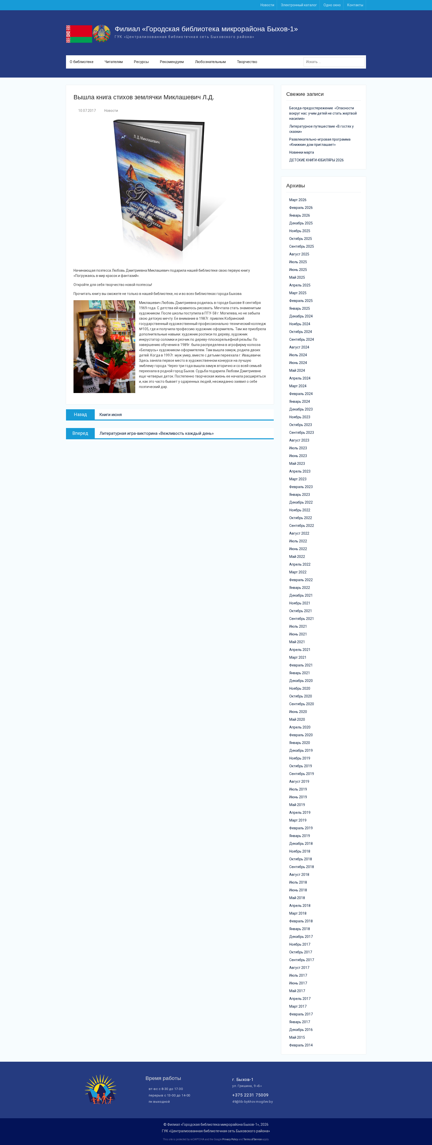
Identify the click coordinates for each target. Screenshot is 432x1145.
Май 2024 (297, 370)
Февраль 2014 (301, 1045)
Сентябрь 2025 (301, 246)
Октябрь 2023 (300, 425)
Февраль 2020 (301, 735)
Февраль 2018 (301, 921)
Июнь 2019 (298, 797)
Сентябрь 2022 (301, 526)
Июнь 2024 (298, 363)
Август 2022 (299, 533)
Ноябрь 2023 (299, 417)
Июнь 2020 (298, 712)
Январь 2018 (299, 929)
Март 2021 (297, 657)
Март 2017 (297, 1006)
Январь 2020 (299, 743)
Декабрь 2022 (301, 502)
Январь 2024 (299, 402)
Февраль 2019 (301, 828)
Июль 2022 (298, 541)
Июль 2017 (298, 975)
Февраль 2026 (301, 208)
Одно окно (332, 5)
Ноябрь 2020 (299, 688)
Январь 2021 (299, 673)
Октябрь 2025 (300, 239)
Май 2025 (297, 277)
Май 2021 (297, 642)
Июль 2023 (298, 448)
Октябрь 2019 (300, 766)
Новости (267, 5)
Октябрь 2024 (300, 332)
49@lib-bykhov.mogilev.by (252, 1101)
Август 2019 (299, 782)
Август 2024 (299, 347)
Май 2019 (297, 805)
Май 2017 (297, 991)
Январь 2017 (299, 1022)
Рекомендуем (172, 62)
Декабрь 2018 (301, 844)
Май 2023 (297, 464)
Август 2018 (299, 875)
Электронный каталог (299, 5)
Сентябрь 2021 (301, 619)
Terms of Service (253, 1139)
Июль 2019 (298, 789)
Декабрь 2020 (301, 681)
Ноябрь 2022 (299, 510)
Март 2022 (297, 572)
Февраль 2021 (301, 665)
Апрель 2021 (299, 650)
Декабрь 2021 (301, 595)
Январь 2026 (299, 215)
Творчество (247, 62)
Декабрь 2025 (301, 223)
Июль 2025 (298, 262)
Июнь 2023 (298, 456)
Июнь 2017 (298, 983)
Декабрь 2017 (301, 937)
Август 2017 (299, 968)
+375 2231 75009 (250, 1094)
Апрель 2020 (299, 727)
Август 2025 (299, 254)
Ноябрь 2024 (299, 324)
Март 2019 (297, 820)
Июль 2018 (298, 882)
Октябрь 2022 (300, 518)
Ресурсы (141, 62)
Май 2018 (297, 898)
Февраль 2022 (301, 580)
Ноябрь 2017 (299, 944)
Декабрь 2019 (301, 750)
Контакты (355, 5)
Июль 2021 (298, 626)
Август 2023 (299, 440)
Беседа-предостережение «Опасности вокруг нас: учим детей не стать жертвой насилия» (323, 113)
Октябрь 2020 (300, 696)
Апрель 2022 (299, 564)
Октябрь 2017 (300, 952)
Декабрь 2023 (301, 409)
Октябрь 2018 (300, 859)
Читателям (114, 62)
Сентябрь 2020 (301, 704)
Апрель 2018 (299, 906)
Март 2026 (297, 200)
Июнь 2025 (298, 270)
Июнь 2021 (298, 634)
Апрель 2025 (299, 285)
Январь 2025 (299, 308)
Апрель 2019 (299, 813)
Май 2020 (297, 719)
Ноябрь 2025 (299, 231)
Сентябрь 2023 (301, 433)
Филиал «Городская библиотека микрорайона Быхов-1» (206, 29)
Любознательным (210, 62)
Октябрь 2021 (300, 611)
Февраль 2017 (301, 1014)
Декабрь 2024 (301, 316)
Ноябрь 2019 (299, 758)
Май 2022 (297, 557)
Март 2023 (297, 479)
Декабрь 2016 (301, 1030)
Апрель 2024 (299, 378)
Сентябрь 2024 (301, 339)
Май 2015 (297, 1037)
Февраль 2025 (301, 301)
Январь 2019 (299, 836)
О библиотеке (82, 62)
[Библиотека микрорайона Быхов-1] (100, 1103)
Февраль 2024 (301, 394)
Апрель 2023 (299, 471)
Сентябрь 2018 (301, 867)
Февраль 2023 (301, 487)
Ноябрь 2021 (299, 603)
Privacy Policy (230, 1139)
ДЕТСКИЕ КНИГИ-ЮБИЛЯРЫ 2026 (316, 160)
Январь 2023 (299, 495)
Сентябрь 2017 (301, 960)
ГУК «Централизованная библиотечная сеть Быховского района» (216, 1131)
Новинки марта (301, 152)
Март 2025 (297, 293)
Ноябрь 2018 (299, 851)
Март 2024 (297, 386)
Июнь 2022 (298, 549)
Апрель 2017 (299, 999)
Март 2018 (297, 913)
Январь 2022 (299, 588)
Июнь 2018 (298, 890)
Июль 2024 (298, 355)
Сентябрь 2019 (301, 774)
